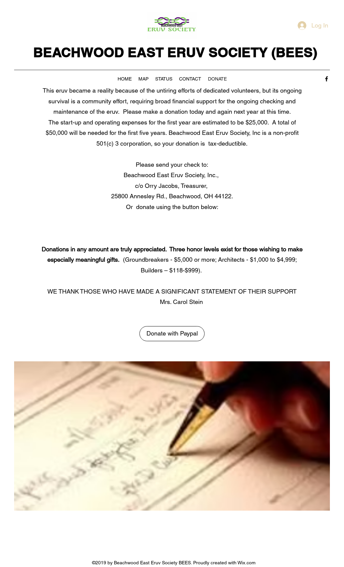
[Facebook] (326, 78)
